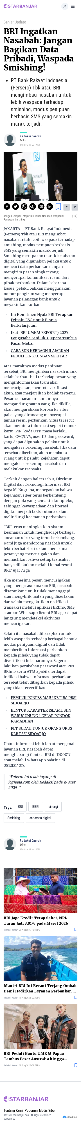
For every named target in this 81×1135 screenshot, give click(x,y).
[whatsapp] (24, 206)
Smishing (13, 818)
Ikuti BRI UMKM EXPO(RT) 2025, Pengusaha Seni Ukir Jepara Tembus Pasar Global (44, 338)
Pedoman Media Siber (40, 1110)
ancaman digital (40, 818)
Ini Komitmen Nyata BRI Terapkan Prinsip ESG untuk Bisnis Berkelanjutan (42, 320)
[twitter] (15, 206)
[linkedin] (49, 206)
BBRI (35, 806)
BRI (20, 806)
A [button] (67, 207)
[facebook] (7, 206)
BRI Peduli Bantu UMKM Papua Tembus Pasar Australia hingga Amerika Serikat (34, 1056)
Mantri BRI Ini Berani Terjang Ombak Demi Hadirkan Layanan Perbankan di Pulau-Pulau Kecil (40, 988)
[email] (41, 206)
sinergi (53, 806)
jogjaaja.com (19, 782)
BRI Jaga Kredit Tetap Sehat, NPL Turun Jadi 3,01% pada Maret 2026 (36, 921)
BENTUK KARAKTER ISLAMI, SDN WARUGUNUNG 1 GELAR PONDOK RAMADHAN (41, 715)
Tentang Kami (13, 1110)
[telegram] (32, 206)
